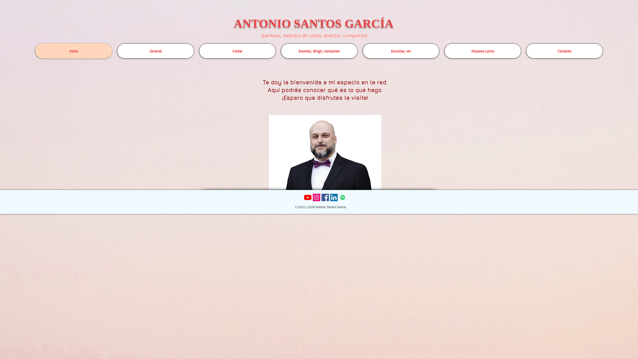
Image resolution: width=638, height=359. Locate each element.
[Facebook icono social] (325, 197)
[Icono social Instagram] (316, 197)
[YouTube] (308, 197)
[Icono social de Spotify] (342, 197)
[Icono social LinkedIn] (334, 197)
